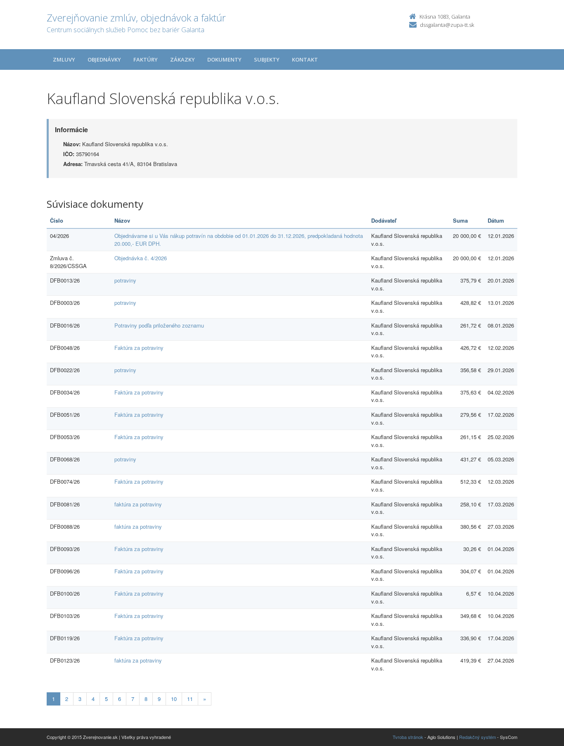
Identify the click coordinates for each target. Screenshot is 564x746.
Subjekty (267, 59)
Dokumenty (224, 59)
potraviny (125, 280)
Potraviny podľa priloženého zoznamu (159, 325)
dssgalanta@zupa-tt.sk (447, 25)
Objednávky (104, 59)
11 (190, 699)
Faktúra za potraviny (139, 348)
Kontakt (305, 59)
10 (174, 699)
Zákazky (182, 59)
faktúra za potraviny (138, 504)
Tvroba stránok (408, 737)
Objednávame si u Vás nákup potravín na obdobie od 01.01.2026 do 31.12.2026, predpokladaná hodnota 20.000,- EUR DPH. (238, 239)
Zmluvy (64, 59)
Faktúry (145, 59)
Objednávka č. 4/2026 (140, 258)
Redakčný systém (477, 737)
